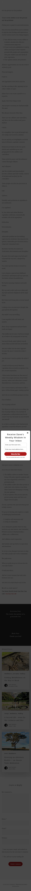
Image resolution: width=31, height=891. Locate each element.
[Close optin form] (28, 433)
